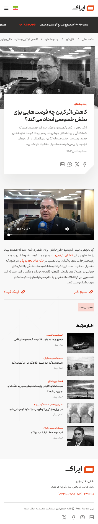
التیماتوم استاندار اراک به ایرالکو (47, 433)
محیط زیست (86, 307)
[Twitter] (64, 517)
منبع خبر (80, 292)
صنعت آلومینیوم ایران (53, 358)
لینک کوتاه (11, 292)
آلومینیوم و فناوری (54, 335)
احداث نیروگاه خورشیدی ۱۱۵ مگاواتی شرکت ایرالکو (37, 363)
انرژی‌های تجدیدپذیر (31, 260)
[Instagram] (82, 517)
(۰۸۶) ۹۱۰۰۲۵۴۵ (67, 494)
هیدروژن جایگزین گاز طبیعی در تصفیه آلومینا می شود (36, 409)
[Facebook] (73, 517)
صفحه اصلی (88, 39)
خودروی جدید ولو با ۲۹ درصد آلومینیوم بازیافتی (38, 340)
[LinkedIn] (91, 517)
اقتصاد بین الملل (55, 381)
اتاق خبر (70, 39)
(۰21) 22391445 (85, 494)
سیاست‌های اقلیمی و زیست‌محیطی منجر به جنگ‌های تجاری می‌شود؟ (35, 389)
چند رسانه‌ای (51, 39)
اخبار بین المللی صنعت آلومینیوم (48, 404)
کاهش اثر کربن (64, 255)
